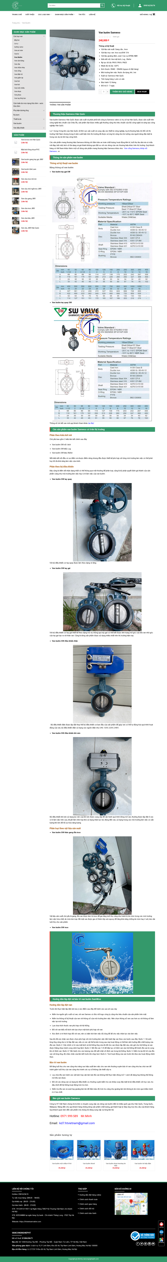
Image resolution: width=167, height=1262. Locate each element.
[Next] (155, 1156)
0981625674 (149, 5)
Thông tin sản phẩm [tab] (60, 105)
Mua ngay (142, 92)
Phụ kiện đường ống (21, 110)
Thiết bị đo (17, 119)
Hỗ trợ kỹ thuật (123, 5)
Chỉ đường (161, 1242)
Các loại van (44, 14)
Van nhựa (17, 91)
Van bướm (17, 123)
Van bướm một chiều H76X (62, 1163)
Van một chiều (19, 88)
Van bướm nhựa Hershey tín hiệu (116, 1164)
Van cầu (17, 64)
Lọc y (16, 43)
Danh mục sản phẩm (64, 14)
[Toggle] (44, 36)
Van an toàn (18, 50)
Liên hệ (92, 14)
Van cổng (17, 71)
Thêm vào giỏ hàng (122, 92)
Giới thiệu (29, 14)
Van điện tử (18, 74)
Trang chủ (17, 14)
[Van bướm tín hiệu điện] (143, 1150)
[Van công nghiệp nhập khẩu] (28, 5)
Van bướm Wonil (89, 1163)
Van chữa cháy (19, 67)
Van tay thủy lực (20, 98)
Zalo (161, 1234)
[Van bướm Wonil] (89, 1150)
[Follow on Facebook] (138, 1244)
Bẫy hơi (16, 40)
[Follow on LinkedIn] (149, 1244)
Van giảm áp (18, 78)
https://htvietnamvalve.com (30, 1222)
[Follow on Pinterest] (145, 1244)
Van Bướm (26, 23)
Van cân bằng (19, 61)
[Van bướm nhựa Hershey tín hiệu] (116, 1150)
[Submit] (102, 5)
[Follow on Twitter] (141, 1244)
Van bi (16, 54)
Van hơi (17, 81)
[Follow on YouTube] (153, 1244)
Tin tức (82, 14)
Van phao (17, 95)
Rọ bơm (16, 115)
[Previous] (50, 1156)
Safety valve (18, 47)
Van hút (17, 84)
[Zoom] (52, 87)
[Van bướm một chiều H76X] (62, 1150)
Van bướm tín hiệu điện (143, 1163)
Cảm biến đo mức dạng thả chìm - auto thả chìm (28, 104)
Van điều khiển (18, 128)
